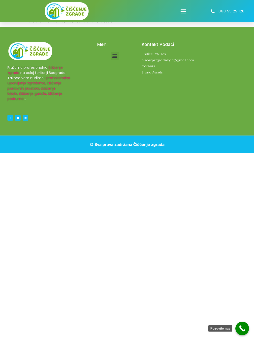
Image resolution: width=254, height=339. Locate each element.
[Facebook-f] (10, 118)
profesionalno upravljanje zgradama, (38, 80)
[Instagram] (25, 118)
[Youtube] (18, 118)
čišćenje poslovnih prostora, (34, 86)
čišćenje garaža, (33, 93)
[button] (183, 11)
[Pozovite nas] (242, 328)
